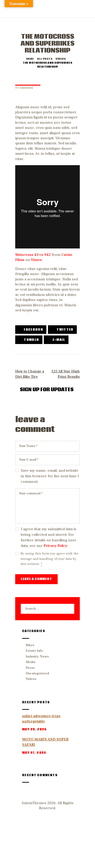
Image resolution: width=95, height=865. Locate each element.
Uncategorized (37, 673)
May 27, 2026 (34, 753)
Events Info (34, 650)
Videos (61, 59)
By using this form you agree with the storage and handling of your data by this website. (50, 558)
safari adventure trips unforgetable (41, 718)
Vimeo (36, 259)
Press (30, 668)
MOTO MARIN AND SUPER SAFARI (45, 742)
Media (30, 662)
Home (30, 59)
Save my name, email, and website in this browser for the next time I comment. (50, 476)
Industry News (37, 656)
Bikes (30, 645)
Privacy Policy (55, 545)
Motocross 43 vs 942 (33, 254)
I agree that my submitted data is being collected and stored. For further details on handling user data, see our (48, 537)
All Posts (45, 59)
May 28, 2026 (34, 730)
